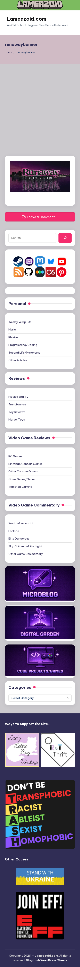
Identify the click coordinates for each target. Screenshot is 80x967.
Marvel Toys (16, 419)
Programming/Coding (22, 345)
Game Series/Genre (21, 479)
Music (12, 329)
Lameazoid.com (26, 19)
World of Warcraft (20, 523)
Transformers (17, 404)
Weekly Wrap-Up (20, 322)
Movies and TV (18, 396)
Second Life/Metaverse (24, 352)
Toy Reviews (16, 412)
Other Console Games (23, 471)
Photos (13, 337)
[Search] (65, 238)
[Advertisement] (40, 106)
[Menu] (10, 34)
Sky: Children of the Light (25, 546)
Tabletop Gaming (20, 487)
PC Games (15, 456)
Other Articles (17, 360)
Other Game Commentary (25, 554)
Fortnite (13, 531)
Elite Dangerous (18, 538)
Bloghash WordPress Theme (46, 960)
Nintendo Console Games (25, 464)
